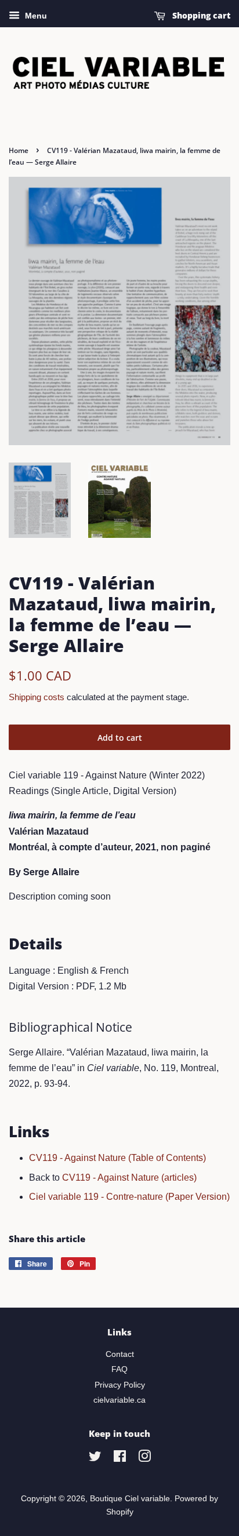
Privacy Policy (120, 1385)
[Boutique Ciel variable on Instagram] (144, 1458)
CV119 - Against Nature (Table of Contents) (117, 1158)
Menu (35, 15)
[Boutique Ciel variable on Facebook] (119, 1458)
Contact (120, 1354)
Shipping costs (36, 697)
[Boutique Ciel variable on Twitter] (95, 1458)
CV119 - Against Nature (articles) (129, 1177)
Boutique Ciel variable (130, 1498)
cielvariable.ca (119, 1400)
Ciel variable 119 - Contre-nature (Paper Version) (129, 1197)
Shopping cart (200, 15)
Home (18, 150)
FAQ (119, 1369)
